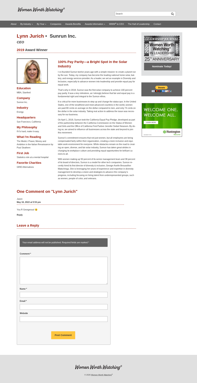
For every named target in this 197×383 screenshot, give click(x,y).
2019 (20, 50)
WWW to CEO (116, 24)
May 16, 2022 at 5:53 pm (29, 202)
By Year (41, 24)
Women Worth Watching (101, 375)
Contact (157, 24)
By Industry (25, 24)
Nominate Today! (162, 66)
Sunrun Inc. (63, 36)
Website (24, 313)
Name (23, 289)
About (13, 24)
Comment (25, 254)
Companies (55, 24)
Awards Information (94, 24)
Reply (20, 215)
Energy (20, 112)
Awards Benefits (73, 24)
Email (23, 301)
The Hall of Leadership (139, 24)
